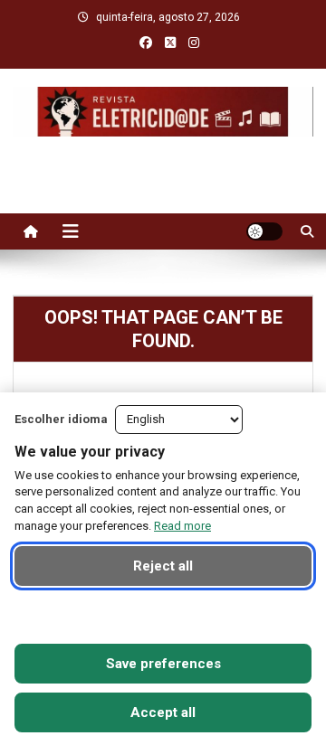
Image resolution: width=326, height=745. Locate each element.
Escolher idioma (61, 419)
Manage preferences (163, 615)
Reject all (163, 566)
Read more (182, 526)
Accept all (163, 712)
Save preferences (163, 663)
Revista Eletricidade (163, 154)
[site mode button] (264, 231)
